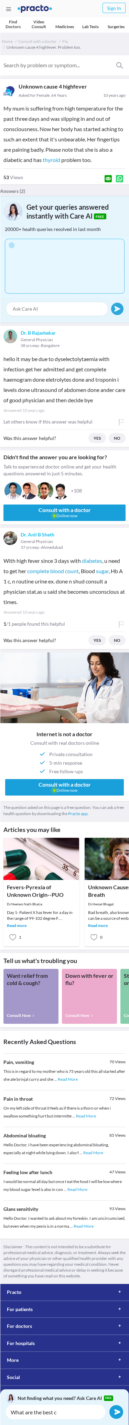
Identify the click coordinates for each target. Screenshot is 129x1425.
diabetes (92, 560)
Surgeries (116, 26)
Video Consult (39, 24)
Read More (68, 1079)
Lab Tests (90, 26)
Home (7, 41)
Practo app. (78, 813)
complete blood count (53, 571)
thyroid (51, 160)
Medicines (64, 26)
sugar (102, 571)
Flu (65, 41)
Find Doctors (13, 24)
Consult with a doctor (37, 41)
